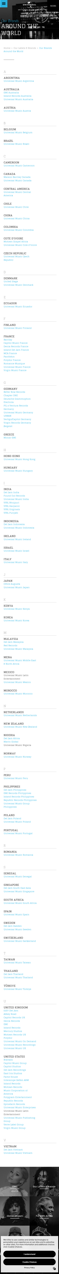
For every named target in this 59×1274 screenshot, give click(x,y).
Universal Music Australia (18, 99)
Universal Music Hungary (18, 471)
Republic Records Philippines (20, 800)
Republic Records (13, 1101)
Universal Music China (17, 218)
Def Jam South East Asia (17, 888)
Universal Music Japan (17, 587)
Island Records (12, 1028)
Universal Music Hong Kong (19, 459)
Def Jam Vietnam (13, 1150)
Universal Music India (16, 499)
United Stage (11, 281)
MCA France (10, 353)
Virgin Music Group (14, 1128)
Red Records (10, 645)
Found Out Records (14, 496)
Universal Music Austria (17, 111)
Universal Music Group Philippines (17, 805)
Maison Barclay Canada (17, 177)
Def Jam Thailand (13, 974)
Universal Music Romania (18, 855)
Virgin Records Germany (17, 423)
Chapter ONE (11, 395)
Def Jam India (11, 492)
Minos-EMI (10, 438)
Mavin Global (11, 742)
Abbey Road (10, 1014)
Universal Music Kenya (17, 609)
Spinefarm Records (14, 1104)
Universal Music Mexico (17, 682)
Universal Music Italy (16, 562)
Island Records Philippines (19, 797)
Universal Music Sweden (17, 929)
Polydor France (12, 360)
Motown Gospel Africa (16, 241)
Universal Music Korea (16, 620)
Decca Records (12, 1021)
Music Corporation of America (16, 1092)
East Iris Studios (13, 1073)
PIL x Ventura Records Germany (16, 407)
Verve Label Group (14, 1124)
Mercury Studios (13, 1031)
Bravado (8, 1060)
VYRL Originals (12, 509)
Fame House (11, 1077)
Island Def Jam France (16, 350)
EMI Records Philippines (17, 793)
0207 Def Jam (11, 1010)
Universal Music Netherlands (20, 715)
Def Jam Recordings (15, 1070)
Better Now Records (14, 392)
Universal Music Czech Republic (16, 258)
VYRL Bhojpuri (11, 503)
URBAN (7, 416)
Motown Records (13, 1087)
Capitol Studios (12, 1066)
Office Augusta (12, 584)
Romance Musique (14, 363)
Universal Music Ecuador (18, 306)
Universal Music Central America (17, 193)
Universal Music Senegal (18, 876)
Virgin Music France (15, 370)
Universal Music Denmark (18, 285)
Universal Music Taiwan (17, 962)
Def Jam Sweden (13, 926)
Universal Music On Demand (20, 1041)
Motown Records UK (15, 1034)
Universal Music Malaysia (18, 649)
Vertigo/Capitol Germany (17, 419)
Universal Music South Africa (20, 903)
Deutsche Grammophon (17, 399)
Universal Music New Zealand (20, 727)
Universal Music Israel (16, 551)
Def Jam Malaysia (14, 642)
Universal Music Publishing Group (19, 1119)
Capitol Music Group (15, 1063)
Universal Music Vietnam (18, 1153)
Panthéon (9, 357)
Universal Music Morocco (18, 694)
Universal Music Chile (16, 207)
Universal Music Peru (16, 778)
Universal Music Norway (17, 757)
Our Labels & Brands (25, 48)
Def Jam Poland (12, 818)
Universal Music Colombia (19, 230)
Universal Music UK (15, 1048)
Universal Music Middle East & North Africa (20, 662)
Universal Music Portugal (18, 833)
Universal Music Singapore (19, 891)
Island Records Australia (17, 96)
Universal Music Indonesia (19, 528)
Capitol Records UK (14, 1017)
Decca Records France (16, 346)
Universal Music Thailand (18, 977)
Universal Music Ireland (17, 539)
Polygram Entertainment (18, 1097)
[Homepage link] (29, 6)
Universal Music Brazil (16, 144)
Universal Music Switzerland (20, 941)
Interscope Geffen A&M (16, 1080)
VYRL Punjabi (11, 513)
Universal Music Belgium (18, 132)
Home (7, 48)
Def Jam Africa (12, 738)
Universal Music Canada (17, 180)
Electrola (9, 402)
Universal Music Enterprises (20, 1107)
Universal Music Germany (18, 412)
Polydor (8, 1038)
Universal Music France (17, 367)
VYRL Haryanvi (12, 506)
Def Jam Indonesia (14, 524)
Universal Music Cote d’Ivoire (20, 245)
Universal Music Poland (17, 822)
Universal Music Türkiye (17, 989)
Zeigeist (8, 426)
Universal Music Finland (18, 328)
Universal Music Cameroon (19, 165)
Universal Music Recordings (20, 1045)
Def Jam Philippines (15, 790)
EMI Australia (11, 92)
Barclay (8, 340)
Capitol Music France (16, 343)
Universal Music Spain (16, 914)
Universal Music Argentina (19, 81)
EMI (6, 1024)
